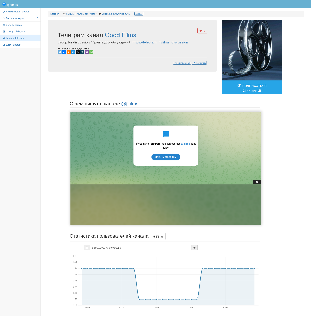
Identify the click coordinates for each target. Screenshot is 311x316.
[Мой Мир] (73, 52)
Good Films (120, 34)
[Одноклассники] (69, 52)
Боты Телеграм (13, 24)
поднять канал (183, 62)
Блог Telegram (13, 44)
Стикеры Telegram (15, 31)
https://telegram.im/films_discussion (160, 42)
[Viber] (87, 52)
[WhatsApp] (91, 52)
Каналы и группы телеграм (80, 13)
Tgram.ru (12, 4)
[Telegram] (60, 52)
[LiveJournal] (82, 52)
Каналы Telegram (14, 38)
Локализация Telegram (17, 11)
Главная (54, 13)
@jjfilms (138, 13)
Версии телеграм (14, 18)
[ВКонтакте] (64, 52)
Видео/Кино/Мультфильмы (116, 13)
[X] (78, 52)
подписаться (254, 87)
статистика (200, 62)
